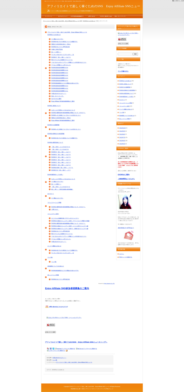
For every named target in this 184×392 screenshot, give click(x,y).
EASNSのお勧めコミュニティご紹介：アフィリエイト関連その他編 (70, 221)
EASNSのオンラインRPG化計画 (60, 47)
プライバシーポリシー (91, 389)
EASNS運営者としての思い (55, 174)
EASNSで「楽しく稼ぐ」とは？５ (61, 57)
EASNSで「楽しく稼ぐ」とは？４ (61, 160)
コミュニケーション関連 (54, 202)
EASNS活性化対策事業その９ (59, 67)
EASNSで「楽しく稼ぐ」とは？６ (61, 154)
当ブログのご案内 (56, 98)
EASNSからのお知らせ (54, 34)
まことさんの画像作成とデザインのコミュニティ (65, 218)
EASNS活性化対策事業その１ (59, 91)
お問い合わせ (91, 16)
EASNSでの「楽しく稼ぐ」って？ (61, 170)
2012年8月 (122, 134)
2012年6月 (122, 140)
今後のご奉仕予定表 (57, 49)
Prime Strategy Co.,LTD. (109, 283)
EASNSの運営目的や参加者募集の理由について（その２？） (68, 112)
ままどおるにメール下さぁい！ (126, 227)
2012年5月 (122, 143)
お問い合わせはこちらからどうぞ (58, 306)
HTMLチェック (109, 389)
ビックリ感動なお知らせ (54, 246)
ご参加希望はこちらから (126, 179)
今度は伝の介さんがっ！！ (58, 93)
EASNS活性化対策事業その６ (59, 75)
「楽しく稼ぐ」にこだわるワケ (60, 149)
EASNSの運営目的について (55, 142)
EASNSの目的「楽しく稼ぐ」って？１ (62, 167)
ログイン (121, 254)
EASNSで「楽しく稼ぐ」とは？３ (61, 162)
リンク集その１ (123, 71)
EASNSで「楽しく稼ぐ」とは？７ (61, 152)
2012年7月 (122, 137)
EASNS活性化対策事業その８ (59, 70)
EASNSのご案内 (123, 174)
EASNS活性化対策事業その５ (59, 78)
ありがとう (51, 193)
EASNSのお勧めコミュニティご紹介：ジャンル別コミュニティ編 (69, 226)
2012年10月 (122, 128)
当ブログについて (62, 16)
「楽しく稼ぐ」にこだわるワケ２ (60, 147)
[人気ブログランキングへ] (50, 327)
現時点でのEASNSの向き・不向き (61, 44)
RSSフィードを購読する (125, 257)
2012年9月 (122, 131)
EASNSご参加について (54, 105)
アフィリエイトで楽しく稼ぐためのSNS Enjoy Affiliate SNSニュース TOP (62, 21)
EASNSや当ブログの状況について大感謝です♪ (64, 41)
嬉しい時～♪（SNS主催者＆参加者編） (62, 189)
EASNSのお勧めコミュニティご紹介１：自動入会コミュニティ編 (69, 228)
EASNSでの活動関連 (53, 125)
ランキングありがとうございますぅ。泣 (62, 54)
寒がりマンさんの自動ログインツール (62, 60)
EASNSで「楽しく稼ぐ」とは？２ (61, 165)
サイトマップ (101, 389)
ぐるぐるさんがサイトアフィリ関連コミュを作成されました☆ (68, 62)
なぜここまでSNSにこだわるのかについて (63, 110)
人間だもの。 (55, 209)
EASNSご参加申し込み (106, 16)
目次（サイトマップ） (57, 96)
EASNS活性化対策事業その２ (59, 88)
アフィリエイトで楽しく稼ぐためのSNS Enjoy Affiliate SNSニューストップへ (76, 342)
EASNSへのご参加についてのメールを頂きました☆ (66, 115)
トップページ (48, 16)
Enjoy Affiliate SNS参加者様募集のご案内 (62, 101)
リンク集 (50, 257)
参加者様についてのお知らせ (56, 266)
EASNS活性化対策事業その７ (59, 72)
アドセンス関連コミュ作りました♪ (61, 65)
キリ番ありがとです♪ (57, 39)
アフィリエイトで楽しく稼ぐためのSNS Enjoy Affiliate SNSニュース (67, 32)
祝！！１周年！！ (56, 52)
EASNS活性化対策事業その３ (59, 86)
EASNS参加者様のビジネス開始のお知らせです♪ (65, 83)
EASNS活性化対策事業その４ (59, 80)
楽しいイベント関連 (53, 275)
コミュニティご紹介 (53, 214)
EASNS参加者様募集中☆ (77, 16)
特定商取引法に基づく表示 (78, 389)
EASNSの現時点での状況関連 (56, 133)
